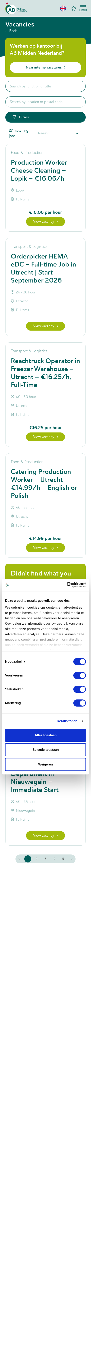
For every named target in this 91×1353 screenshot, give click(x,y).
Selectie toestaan (45, 749)
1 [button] (27, 859)
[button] (63, 8)
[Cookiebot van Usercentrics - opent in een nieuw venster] (66, 585)
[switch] (79, 675)
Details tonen (67, 721)
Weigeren (45, 764)
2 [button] (37, 859)
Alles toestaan (46, 735)
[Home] (16, 8)
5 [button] (63, 859)
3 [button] (45, 859)
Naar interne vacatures (44, 67)
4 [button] (54, 859)
